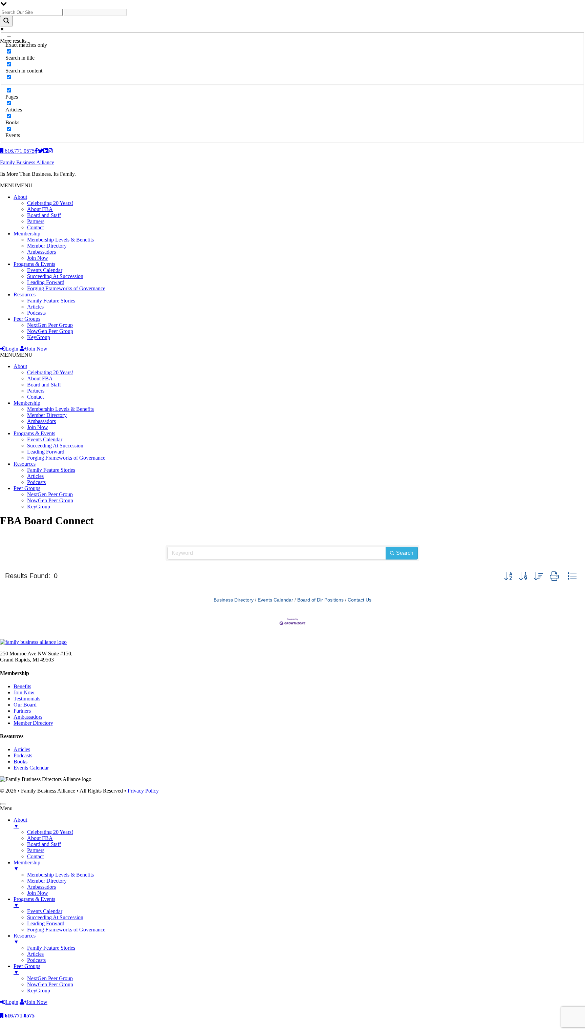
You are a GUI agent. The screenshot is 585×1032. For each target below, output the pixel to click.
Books (20, 761)
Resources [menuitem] (25, 939)
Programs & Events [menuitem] (34, 902)
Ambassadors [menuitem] (41, 887)
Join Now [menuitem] (37, 893)
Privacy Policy (143, 791)
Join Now (37, 258)
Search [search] (404, 553)
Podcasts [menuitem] (36, 960)
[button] (16, 185)
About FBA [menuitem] (40, 838)
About (20, 197)
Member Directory (47, 246)
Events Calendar (44, 270)
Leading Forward (45, 282)
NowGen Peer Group (50, 331)
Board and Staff (44, 215)
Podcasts (36, 313)
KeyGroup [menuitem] (38, 990)
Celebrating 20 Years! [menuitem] (50, 832)
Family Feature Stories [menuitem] (51, 948)
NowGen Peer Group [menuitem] (50, 984)
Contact (35, 227)
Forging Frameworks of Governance (66, 288)
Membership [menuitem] (27, 865)
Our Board (25, 705)
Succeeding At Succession (55, 276)
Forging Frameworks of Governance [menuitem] (66, 929)
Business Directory (234, 600)
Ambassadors (41, 252)
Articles (35, 307)
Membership (27, 233)
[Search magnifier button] (6, 21)
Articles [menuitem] (35, 954)
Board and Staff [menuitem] (44, 844)
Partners (35, 221)
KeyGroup (38, 337)
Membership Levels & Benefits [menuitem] (60, 875)
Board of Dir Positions (320, 600)
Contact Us (359, 600)
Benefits (22, 686)
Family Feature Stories (51, 300)
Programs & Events (34, 264)
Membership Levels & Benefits (60, 240)
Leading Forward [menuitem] (45, 923)
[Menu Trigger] (2, 804)
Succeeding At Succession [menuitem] (55, 917)
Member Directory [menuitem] (47, 881)
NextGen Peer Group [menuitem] (50, 978)
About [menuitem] (20, 823)
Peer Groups (27, 319)
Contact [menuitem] (35, 856)
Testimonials (27, 698)
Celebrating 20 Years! (50, 203)
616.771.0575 (19, 1015)
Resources (25, 294)
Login (11, 349)
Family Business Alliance (27, 162)
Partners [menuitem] (35, 850)
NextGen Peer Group (50, 325)
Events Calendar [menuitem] (44, 911)
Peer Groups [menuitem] (27, 969)
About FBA (40, 209)
